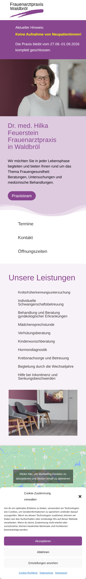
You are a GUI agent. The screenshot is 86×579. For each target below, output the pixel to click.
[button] (80, 496)
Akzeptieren (43, 541)
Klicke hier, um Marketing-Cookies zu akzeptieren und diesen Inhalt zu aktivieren (43, 476)
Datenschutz (46, 572)
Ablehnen (43, 552)
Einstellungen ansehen (43, 563)
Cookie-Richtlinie (28, 572)
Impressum (61, 572)
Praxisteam (22, 196)
